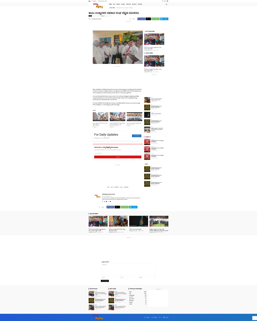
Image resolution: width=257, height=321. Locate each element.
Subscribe (118, 156)
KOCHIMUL (116, 187)
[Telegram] (106, 201)
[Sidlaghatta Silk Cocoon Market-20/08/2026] (147, 122)
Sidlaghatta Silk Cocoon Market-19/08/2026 (156, 183)
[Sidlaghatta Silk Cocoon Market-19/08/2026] (147, 184)
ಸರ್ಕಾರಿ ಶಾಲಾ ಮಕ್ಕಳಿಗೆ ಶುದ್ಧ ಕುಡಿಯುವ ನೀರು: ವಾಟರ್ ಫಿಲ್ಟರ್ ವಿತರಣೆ (97, 230)
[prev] (165, 8)
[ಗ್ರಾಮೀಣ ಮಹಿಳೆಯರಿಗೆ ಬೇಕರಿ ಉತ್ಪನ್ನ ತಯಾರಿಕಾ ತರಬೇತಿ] (147, 100)
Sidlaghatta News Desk (96, 18)
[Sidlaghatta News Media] (98, 5)
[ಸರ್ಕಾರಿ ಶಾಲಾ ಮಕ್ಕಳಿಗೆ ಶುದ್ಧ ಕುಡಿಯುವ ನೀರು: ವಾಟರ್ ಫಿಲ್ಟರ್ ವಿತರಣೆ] (154, 39)
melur (121, 187)
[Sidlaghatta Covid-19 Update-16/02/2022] (147, 149)
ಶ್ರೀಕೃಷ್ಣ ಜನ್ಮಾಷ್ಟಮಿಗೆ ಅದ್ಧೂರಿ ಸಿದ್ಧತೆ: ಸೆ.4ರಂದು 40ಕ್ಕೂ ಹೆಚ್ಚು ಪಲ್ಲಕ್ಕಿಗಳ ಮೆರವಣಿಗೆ (157, 129)
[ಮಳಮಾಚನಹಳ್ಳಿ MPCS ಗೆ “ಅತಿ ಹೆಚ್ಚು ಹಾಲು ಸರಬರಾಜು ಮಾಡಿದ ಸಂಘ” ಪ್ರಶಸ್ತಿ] (117, 116)
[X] (166, 1)
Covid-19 (152, 139)
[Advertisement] (113, 25)
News (90, 15)
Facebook (148, 317)
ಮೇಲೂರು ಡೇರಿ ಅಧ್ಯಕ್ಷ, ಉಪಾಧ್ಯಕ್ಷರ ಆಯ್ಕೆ (134, 123)
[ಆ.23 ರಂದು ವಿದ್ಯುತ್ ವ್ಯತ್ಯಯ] (147, 115)
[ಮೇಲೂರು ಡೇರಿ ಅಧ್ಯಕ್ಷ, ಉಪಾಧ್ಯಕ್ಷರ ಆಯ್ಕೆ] (134, 116)
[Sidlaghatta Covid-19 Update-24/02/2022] (147, 142)
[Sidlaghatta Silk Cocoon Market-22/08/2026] (91, 300)
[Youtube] (167, 1)
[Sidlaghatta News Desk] (90, 19)
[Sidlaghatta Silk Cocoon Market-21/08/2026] (147, 107)
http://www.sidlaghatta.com (106, 196)
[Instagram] (164, 1)
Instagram (155, 317)
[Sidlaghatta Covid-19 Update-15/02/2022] (147, 157)
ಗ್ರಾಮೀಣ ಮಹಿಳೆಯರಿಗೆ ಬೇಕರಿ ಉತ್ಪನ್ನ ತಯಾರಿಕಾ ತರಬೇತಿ (156, 99)
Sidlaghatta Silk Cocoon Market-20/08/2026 (156, 121)
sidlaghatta (126, 187)
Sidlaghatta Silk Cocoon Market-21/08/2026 (156, 107)
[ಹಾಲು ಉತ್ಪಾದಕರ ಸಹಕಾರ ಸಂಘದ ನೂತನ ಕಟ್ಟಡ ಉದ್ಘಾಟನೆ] (100, 116)
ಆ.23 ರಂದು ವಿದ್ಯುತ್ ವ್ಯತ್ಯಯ (120, 7)
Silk (151, 104)
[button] (166, 4)
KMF (112, 187)
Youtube (166, 317)
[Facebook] (162, 1)
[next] (167, 8)
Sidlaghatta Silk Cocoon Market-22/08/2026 (100, 300)
